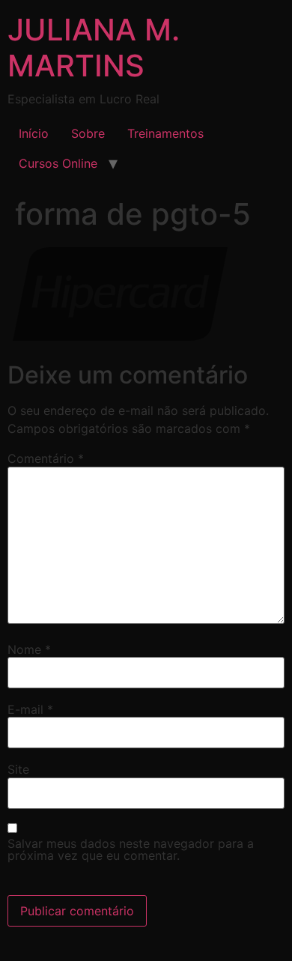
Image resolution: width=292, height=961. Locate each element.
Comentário (45, 458)
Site (18, 769)
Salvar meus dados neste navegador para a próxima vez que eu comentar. (130, 849)
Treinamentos (165, 133)
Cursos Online (58, 163)
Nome (29, 649)
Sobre (88, 133)
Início (34, 133)
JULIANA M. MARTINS (93, 47)
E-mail (30, 709)
